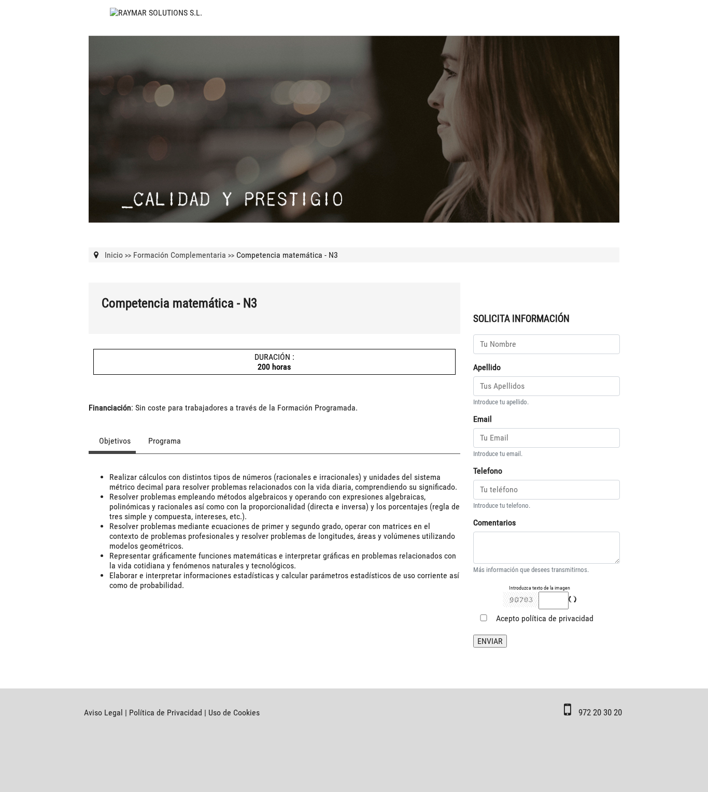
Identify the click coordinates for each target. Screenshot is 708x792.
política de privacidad (557, 618)
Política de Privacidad (165, 712)
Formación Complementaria (179, 255)
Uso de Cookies (234, 712)
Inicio (114, 255)
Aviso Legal (103, 712)
